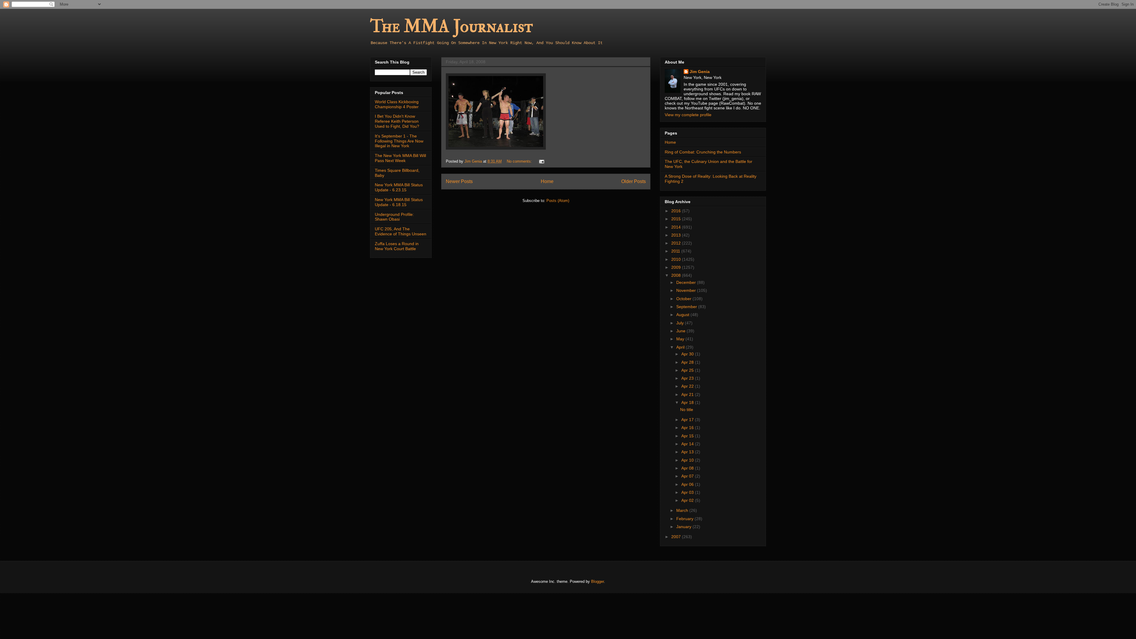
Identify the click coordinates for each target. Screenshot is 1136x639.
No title (686, 409)
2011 (676, 251)
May (680, 339)
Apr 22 (688, 386)
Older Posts (633, 181)
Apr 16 (688, 427)
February (685, 518)
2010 (676, 259)
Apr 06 (688, 484)
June (681, 331)
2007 (676, 536)
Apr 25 (688, 370)
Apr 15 (688, 435)
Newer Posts (459, 181)
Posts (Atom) (557, 200)
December (686, 282)
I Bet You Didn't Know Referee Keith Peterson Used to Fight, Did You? (397, 121)
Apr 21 (688, 394)
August (683, 314)
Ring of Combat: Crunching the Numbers (703, 152)
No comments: (520, 161)
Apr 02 (688, 500)
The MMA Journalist (451, 26)
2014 (676, 227)
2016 (676, 210)
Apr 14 (688, 443)
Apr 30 (688, 354)
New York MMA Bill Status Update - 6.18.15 (399, 202)
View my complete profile (688, 114)
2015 (676, 218)
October (684, 298)
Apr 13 (688, 451)
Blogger (597, 581)
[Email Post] (541, 161)
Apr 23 (688, 378)
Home (547, 181)
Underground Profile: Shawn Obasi (394, 217)
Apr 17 (688, 419)
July (680, 323)
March (682, 510)
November (686, 290)
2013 (676, 235)
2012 (676, 243)
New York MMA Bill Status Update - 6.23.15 (399, 187)
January (684, 526)
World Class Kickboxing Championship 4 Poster (397, 104)
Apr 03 (688, 492)
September (687, 306)
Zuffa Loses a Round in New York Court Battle (397, 246)
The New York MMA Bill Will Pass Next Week (400, 158)
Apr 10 (688, 460)
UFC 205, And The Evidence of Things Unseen (400, 231)
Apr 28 (688, 362)
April (681, 347)
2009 (676, 267)
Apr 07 (688, 476)
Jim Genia (700, 71)
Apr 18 (688, 402)
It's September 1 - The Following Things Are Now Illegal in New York (399, 141)
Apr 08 (688, 468)
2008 (676, 275)
